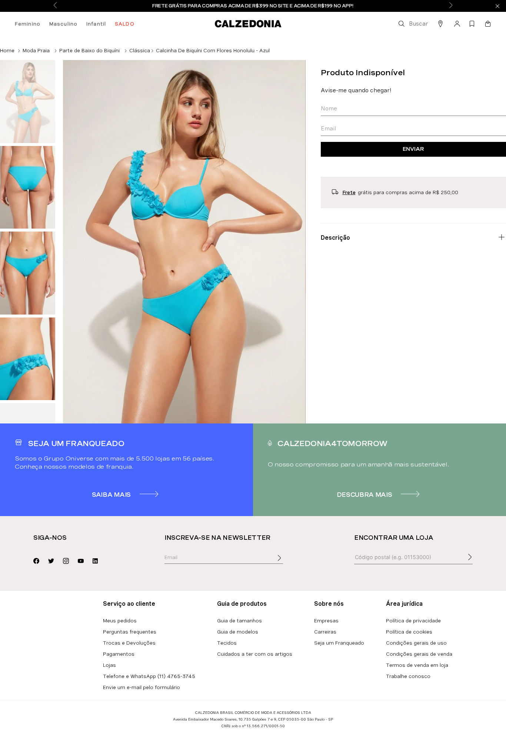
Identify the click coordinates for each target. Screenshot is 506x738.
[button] (412, 23)
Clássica (139, 50)
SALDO (124, 24)
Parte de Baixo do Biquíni (89, 50)
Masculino (63, 24)
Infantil (96, 24)
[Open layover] (286, 563)
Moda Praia (36, 50)
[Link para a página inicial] (7, 50)
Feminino (27, 24)
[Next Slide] (450, 6)
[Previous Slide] (55, 6)
